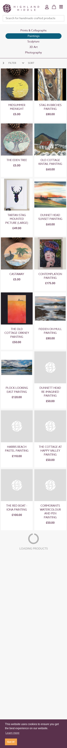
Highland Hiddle (21, 8)
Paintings (34, 36)
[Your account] (47, 9)
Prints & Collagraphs (33, 30)
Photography (33, 53)
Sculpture (33, 41)
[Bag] (54, 7)
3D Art (33, 47)
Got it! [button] (11, 741)
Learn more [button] (12, 732)
